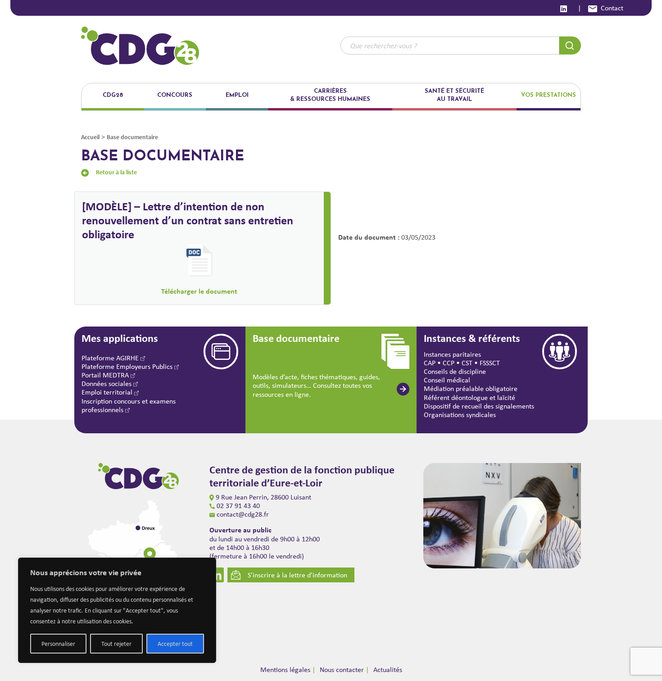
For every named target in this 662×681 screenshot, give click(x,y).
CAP (429, 363)
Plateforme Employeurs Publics (128, 366)
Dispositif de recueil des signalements (479, 406)
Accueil (90, 136)
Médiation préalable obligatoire (470, 388)
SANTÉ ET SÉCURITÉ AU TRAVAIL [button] (454, 95)
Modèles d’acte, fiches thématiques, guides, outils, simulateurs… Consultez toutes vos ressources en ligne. (316, 385)
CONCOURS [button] (174, 95)
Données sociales (107, 383)
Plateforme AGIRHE (111, 358)
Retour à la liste (116, 172)
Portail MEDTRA (106, 375)
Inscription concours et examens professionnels (129, 405)
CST (467, 363)
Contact (612, 8)
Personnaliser (58, 644)
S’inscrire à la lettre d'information (297, 575)
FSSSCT (490, 363)
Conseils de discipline (455, 371)
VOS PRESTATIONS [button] (548, 95)
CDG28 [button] (113, 95)
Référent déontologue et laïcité (469, 397)
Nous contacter (342, 669)
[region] (117, 610)
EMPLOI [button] (237, 95)
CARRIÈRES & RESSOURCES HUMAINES (330, 95)
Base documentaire (132, 136)
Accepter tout (175, 644)
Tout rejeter (116, 644)
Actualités (387, 669)
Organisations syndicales (460, 414)
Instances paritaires (452, 354)
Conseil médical (447, 380)
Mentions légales (285, 669)
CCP (448, 363)
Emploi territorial (108, 392)
